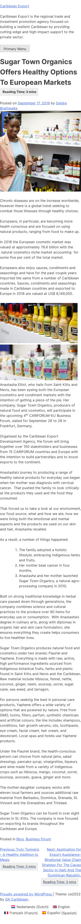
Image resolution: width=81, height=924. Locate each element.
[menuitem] (30, 907)
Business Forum (38, 839)
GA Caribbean (16, 899)
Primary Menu (15, 49)
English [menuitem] (64, 907)
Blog (20, 839)
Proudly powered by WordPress (26, 894)
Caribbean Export (14, 6)
